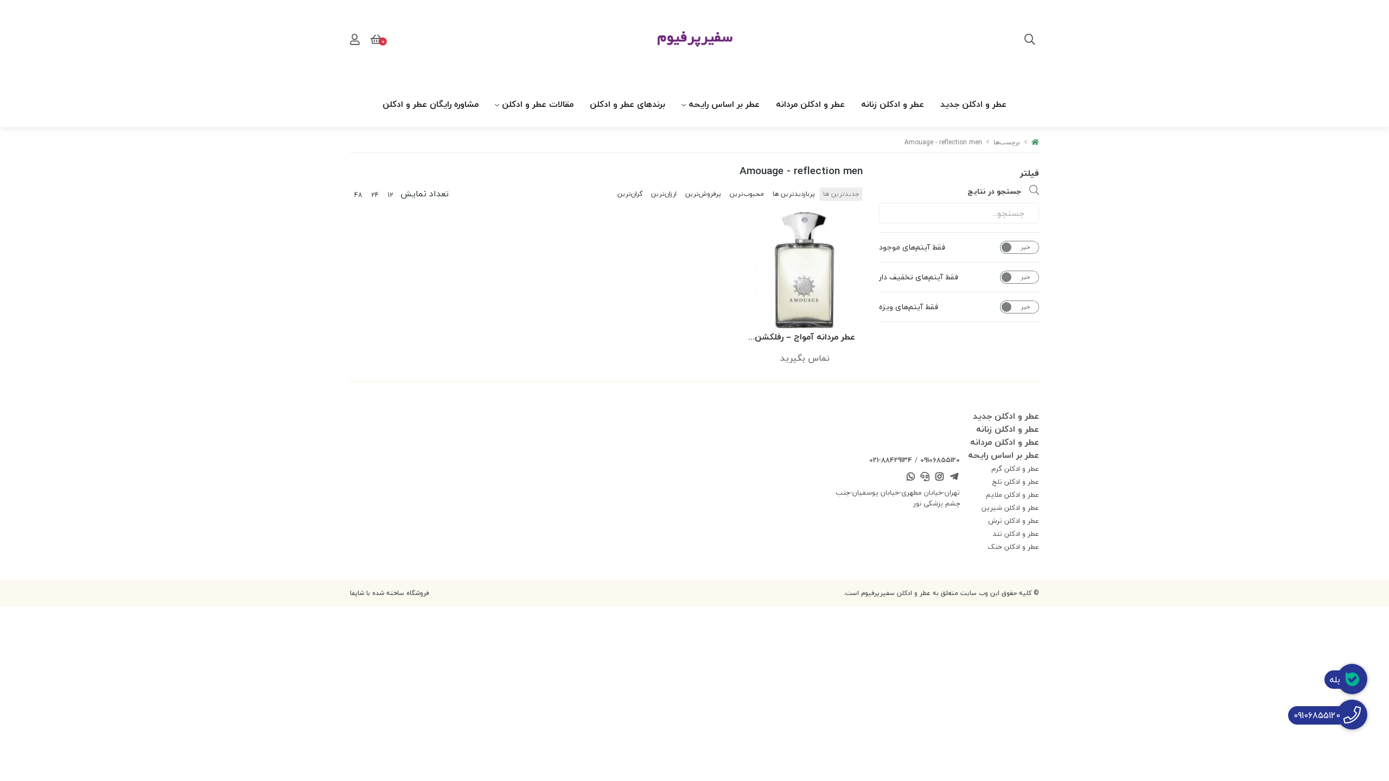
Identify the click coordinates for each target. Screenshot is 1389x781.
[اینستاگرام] (940, 477)
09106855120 (940, 460)
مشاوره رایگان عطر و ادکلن (431, 104)
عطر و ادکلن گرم (1015, 469)
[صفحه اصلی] (1035, 142)
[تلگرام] (954, 477)
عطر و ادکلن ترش (1013, 521)
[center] (1030, 40)
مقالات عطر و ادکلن (538, 104)
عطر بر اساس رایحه (724, 104)
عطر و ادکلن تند (1016, 534)
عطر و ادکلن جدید (973, 104)
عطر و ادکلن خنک (1013, 547)
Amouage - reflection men (943, 142)
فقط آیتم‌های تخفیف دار (918, 277)
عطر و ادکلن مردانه (810, 104)
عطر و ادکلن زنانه (892, 104)
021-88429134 (890, 460)
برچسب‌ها (1006, 142)
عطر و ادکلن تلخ (1015, 482)
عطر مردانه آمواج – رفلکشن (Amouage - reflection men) (805, 337)
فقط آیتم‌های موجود (912, 247)
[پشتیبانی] (925, 477)
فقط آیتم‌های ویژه (908, 307)
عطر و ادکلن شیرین (1010, 508)
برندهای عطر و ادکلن (627, 104)
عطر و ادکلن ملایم (1012, 495)
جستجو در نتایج (994, 191)
